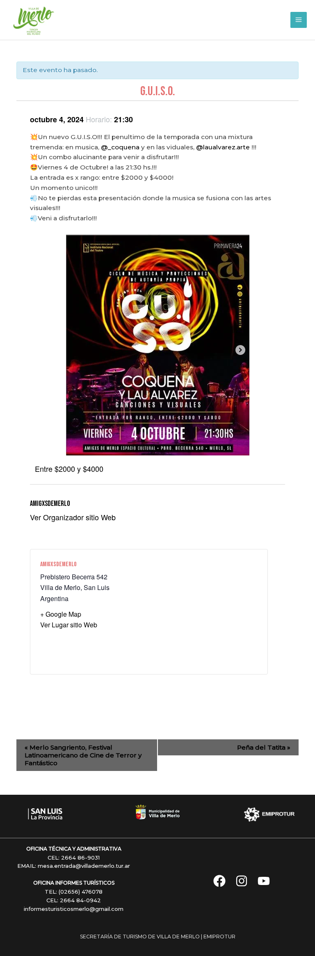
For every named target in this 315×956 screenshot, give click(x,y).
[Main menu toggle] (298, 20)
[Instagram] (241, 881)
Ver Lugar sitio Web (68, 624)
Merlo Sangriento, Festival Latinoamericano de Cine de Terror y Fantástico (83, 755)
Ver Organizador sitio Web (73, 517)
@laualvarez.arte (223, 147)
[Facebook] (219, 881)
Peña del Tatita (263, 747)
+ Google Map (60, 614)
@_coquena (120, 147)
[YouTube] (264, 881)
